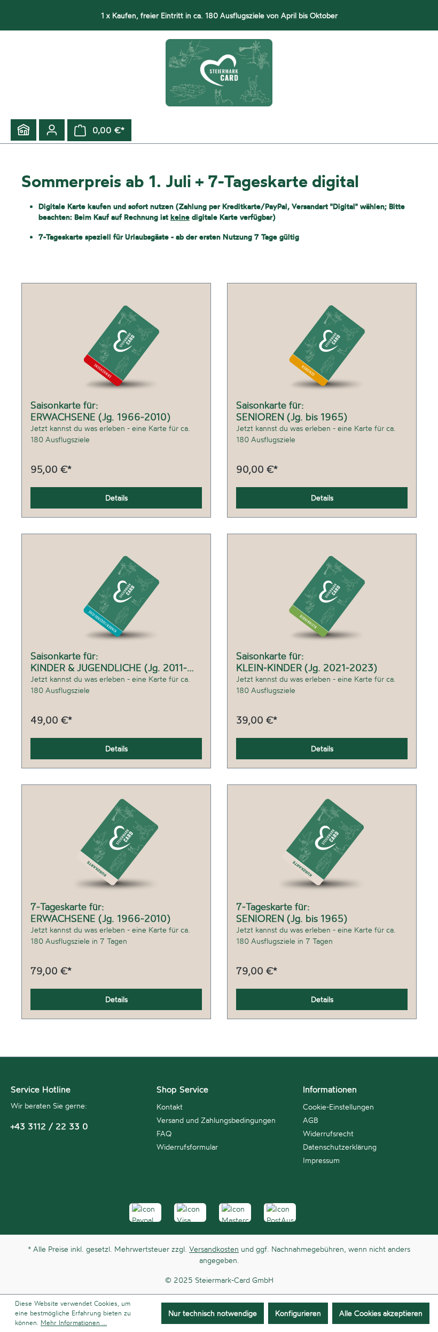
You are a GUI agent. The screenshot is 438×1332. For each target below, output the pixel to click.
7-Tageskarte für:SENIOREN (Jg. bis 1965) (291, 912)
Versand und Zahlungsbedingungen (216, 1120)
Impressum (321, 1160)
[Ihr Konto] (52, 130)
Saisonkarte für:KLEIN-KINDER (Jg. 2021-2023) (306, 661)
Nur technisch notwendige (212, 1313)
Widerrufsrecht (328, 1133)
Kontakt (170, 1106)
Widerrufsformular (187, 1146)
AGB (310, 1120)
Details (116, 497)
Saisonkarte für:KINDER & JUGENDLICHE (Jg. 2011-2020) (108, 661)
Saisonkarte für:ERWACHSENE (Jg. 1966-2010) (100, 410)
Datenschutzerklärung (340, 1146)
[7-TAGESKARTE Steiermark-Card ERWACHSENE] (116, 847)
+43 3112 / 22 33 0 (49, 1126)
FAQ (164, 1133)
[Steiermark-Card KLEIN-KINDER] (322, 596)
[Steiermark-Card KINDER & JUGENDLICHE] (116, 596)
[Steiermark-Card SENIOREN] (322, 345)
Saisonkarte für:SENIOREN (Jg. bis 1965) (291, 410)
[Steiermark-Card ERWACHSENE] (116, 345)
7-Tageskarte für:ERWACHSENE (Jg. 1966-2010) (100, 912)
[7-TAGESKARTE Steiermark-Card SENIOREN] (322, 847)
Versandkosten (214, 1248)
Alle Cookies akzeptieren (381, 1313)
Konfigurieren (298, 1313)
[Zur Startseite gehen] (219, 72)
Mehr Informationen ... (74, 1323)
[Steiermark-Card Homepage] (23, 130)
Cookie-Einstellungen (338, 1106)
